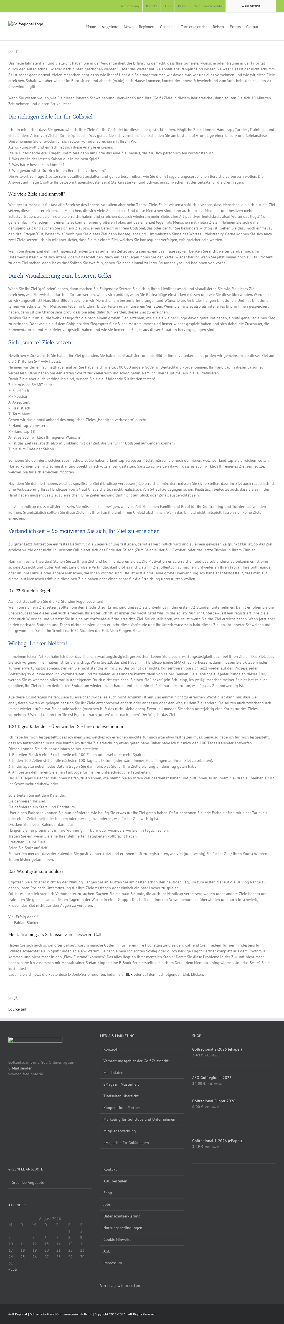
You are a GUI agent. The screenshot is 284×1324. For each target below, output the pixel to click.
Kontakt (110, 1169)
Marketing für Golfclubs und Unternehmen (139, 1119)
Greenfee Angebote (28, 1182)
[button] (274, 26)
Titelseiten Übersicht (121, 1095)
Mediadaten (113, 1072)
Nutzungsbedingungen (122, 1227)
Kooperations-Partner (121, 1107)
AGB (106, 1251)
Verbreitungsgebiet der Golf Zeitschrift (136, 1060)
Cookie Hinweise (117, 1239)
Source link (17, 1009)
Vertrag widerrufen (120, 1285)
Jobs (107, 1204)
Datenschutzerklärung (122, 1216)
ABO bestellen (115, 1181)
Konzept (110, 1049)
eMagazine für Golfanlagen (126, 1142)
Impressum (112, 1262)
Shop (107, 1192)
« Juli (12, 1269)
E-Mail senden (20, 1068)
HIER (129, 974)
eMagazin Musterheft (121, 1084)
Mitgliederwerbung (119, 1130)
